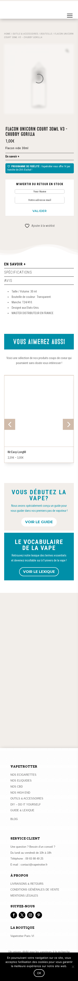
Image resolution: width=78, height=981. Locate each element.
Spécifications (18, 272)
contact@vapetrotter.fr (34, 864)
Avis (8, 280)
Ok (39, 973)
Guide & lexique (22, 810)
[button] (70, 12)
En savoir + (12, 156)
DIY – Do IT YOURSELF (25, 804)
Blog (14, 819)
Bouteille (46, 33)
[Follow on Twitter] (22, 915)
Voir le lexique (39, 572)
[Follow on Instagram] (30, 915)
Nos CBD (16, 786)
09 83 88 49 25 (34, 858)
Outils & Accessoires (26, 798)
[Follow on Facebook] (13, 915)
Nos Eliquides (21, 780)
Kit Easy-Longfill (17, 452)
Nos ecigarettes (23, 774)
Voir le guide (39, 522)
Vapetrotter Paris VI (22, 936)
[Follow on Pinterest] (38, 915)
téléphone (36, 737)
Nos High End (20, 792)
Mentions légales (24, 895)
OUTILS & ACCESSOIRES (25, 33)
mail (52, 737)
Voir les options (39, 446)
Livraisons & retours (26, 883)
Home (7, 33)
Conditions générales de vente (34, 889)
